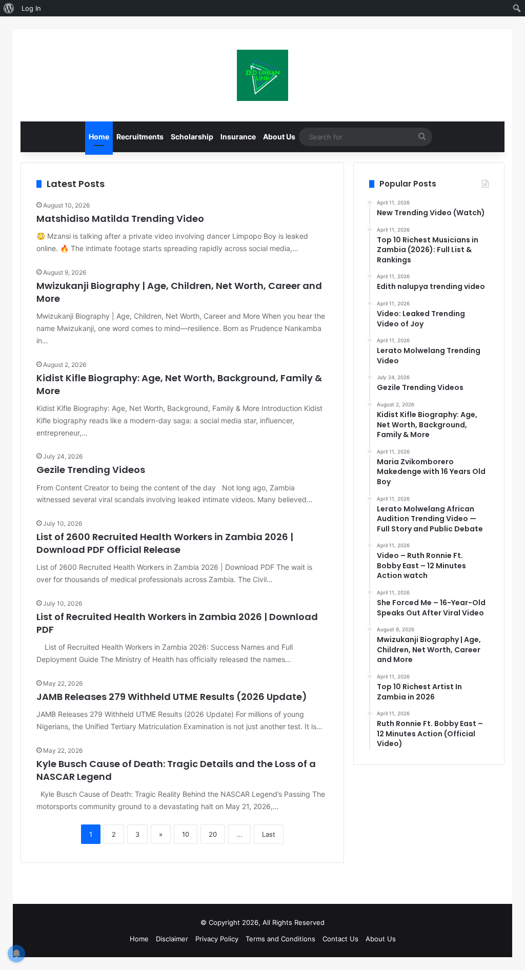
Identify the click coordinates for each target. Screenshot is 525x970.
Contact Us (340, 939)
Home (99, 136)
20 (213, 834)
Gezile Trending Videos (90, 469)
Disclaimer (172, 939)
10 (185, 834)
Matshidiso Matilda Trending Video (120, 218)
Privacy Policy (216, 939)
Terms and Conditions (280, 939)
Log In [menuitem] (31, 8)
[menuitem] (9, 8)
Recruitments (140, 136)
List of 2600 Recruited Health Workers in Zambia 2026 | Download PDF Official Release (164, 543)
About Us (279, 136)
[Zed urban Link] (262, 75)
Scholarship (192, 136)
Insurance (238, 136)
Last (268, 834)
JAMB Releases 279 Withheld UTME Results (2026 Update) (171, 696)
